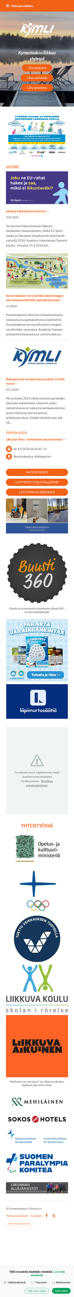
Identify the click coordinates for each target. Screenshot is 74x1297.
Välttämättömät (17, 1282)
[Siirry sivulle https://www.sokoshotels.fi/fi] (37, 1120)
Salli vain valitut (36, 1290)
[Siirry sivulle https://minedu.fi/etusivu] (37, 848)
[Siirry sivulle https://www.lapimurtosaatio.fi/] (37, 701)
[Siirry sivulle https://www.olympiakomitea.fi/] (37, 891)
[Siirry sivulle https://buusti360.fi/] (37, 136)
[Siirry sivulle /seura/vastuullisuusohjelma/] (37, 515)
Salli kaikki (61, 1290)
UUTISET (12, 166)
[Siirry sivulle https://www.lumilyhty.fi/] (37, 650)
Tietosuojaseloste (17, 1215)
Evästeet (36, 1215)
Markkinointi (63, 1282)
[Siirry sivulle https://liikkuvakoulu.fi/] (37, 988)
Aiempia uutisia (16, 432)
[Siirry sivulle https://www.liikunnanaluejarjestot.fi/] (37, 1188)
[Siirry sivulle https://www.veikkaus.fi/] (37, 939)
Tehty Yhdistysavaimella (19, 1223)
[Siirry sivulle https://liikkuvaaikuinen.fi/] (37, 1046)
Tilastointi (41, 1282)
